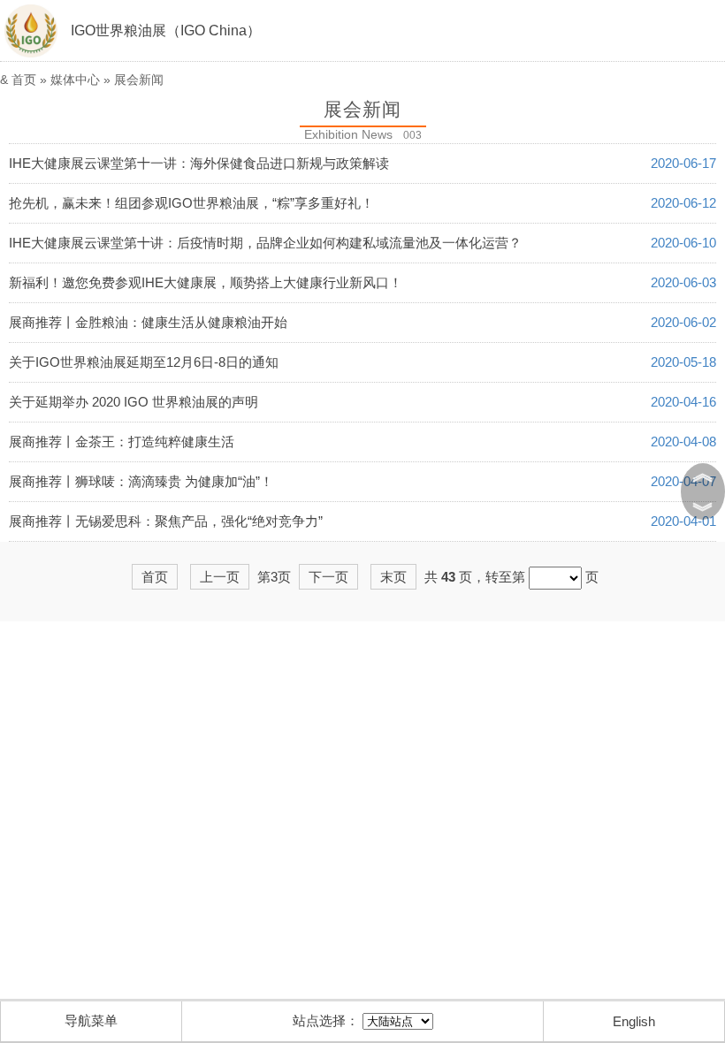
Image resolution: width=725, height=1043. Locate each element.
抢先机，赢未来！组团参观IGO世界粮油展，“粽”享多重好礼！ (191, 202)
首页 (23, 79)
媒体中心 (75, 79)
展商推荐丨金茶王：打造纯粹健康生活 (121, 441)
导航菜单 (91, 1020)
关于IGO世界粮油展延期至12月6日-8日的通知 (144, 361)
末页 (393, 576)
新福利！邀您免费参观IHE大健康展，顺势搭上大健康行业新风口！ (205, 282)
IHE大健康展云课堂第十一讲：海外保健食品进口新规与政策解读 (199, 163)
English (634, 1021)
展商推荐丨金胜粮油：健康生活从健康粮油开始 (148, 322)
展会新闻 (139, 79)
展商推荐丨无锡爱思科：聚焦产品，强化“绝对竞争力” (166, 521)
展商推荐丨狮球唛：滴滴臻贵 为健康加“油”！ (141, 481)
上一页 (220, 576)
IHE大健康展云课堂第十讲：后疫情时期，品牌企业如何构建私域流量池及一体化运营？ (265, 242)
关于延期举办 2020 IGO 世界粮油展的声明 (133, 401)
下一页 (328, 576)
